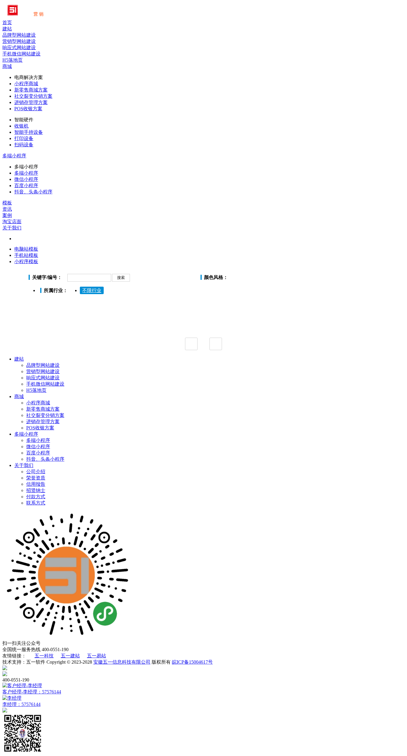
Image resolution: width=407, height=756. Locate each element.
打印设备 (23, 138)
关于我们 (11, 227)
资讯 (7, 209)
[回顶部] (203, 668)
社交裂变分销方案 (33, 96)
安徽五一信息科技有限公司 (121, 662)
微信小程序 (26, 179)
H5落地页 (36, 390)
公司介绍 (35, 471)
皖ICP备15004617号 (192, 662)
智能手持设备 (28, 132)
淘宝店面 (11, 221)
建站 (7, 28)
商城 (7, 66)
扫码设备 (23, 144)
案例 (7, 215)
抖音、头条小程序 (33, 191)
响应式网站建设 (43, 377)
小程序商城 (26, 83)
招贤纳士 (35, 490)
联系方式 (35, 502)
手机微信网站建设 (45, 383)
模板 (7, 202)
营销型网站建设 (43, 371)
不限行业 (91, 290)
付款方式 (35, 496)
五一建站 (70, 655)
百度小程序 (26, 185)
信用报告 (35, 484)
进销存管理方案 (31, 102)
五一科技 (44, 655)
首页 (7, 22)
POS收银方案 (28, 108)
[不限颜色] (237, 278)
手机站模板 (26, 255)
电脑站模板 (26, 249)
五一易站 (96, 655)
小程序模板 (26, 261)
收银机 (21, 125)
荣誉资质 (35, 477)
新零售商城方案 (31, 89)
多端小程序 (14, 155)
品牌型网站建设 (43, 365)
